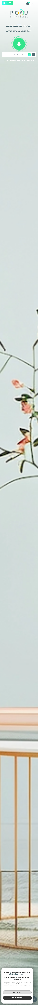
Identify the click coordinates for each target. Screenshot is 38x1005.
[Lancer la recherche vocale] (19, 44)
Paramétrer (17, 992)
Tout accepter (17, 998)
